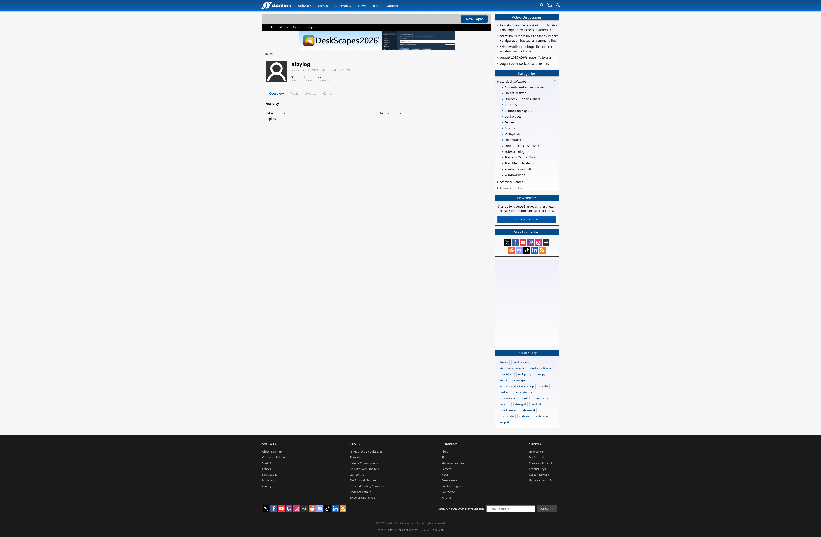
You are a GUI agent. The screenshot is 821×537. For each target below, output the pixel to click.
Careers (446, 469)
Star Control (357, 475)
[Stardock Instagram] (538, 242)
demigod (520, 404)
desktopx (505, 392)
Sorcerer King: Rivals (362, 497)
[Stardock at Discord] (519, 250)
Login (310, 27)
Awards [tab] (310, 93)
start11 (525, 398)
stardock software (540, 368)
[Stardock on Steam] (546, 242)
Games (323, 6)
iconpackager (508, 398)
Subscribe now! (526, 219)
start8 (503, 380)
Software (304, 6)
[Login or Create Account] (541, 5)
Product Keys (537, 469)
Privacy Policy (385, 530)
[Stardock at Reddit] (511, 250)
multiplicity (524, 374)
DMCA (425, 530)
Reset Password (539, 475)
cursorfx (505, 404)
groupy (541, 374)
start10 (543, 386)
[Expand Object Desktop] (502, 93)
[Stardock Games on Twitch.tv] (531, 242)
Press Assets (449, 480)
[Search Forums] (558, 5)
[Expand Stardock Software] (497, 82)
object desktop (508, 410)
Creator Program (452, 486)
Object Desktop (272, 451)
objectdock (506, 374)
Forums (446, 497)
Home (269, 54)
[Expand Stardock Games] (498, 182)
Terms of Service (407, 530)
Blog (376, 6)
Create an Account (540, 463)
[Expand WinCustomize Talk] (502, 169)
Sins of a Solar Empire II (364, 469)
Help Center (536, 451)
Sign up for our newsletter (461, 508)
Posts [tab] (294, 93)
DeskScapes (269, 475)
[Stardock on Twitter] (507, 242)
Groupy (267, 486)
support (504, 422)
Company (449, 444)
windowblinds (521, 362)
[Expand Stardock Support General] (502, 99)
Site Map (438, 530)
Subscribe (547, 509)
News (362, 6)
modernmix (541, 416)
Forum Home (279, 27)
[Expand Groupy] (502, 129)
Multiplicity (269, 480)
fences (504, 362)
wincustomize (524, 392)
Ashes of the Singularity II (366, 451)
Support (392, 6)
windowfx (536, 404)
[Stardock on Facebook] (515, 242)
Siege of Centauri (360, 492)
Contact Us (448, 492)
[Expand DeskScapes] (502, 117)
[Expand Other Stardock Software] (502, 146)
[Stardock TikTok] (527, 250)
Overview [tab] (276, 93)
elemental (529, 410)
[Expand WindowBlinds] (502, 175)
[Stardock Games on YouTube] (523, 242)
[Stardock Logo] (276, 5)
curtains (524, 416)
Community (343, 6)
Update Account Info (542, 480)
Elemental (356, 457)
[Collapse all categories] (555, 80)
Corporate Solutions (275, 457)
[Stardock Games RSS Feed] (542, 250)
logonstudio (507, 416)
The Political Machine (363, 480)
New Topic (474, 19)
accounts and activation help (517, 386)
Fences (266, 469)
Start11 (266, 463)
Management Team (454, 463)
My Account (536, 457)
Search (297, 27)
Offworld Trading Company (367, 486)
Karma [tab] (327, 93)
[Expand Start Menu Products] (502, 164)
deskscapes (519, 380)
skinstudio (542, 398)
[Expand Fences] (502, 123)
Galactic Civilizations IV (364, 463)
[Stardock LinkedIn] (534, 250)
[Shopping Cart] (549, 5)
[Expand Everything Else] (498, 188)
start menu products (512, 368)
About (445, 451)
